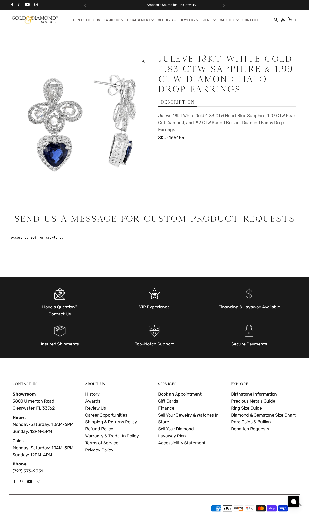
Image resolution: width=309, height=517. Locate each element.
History (92, 394)
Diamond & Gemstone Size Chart (263, 415)
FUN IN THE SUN (86, 20)
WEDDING (165, 20)
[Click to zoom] (143, 61)
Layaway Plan (172, 436)
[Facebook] (11, 5)
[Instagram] (35, 5)
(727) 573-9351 (28, 471)
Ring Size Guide (246, 408)
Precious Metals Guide (253, 401)
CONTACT (250, 20)
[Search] (276, 20)
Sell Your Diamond (176, 429)
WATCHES (227, 20)
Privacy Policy (99, 450)
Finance (166, 408)
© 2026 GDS (25, 508)
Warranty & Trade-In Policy (112, 436)
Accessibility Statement (182, 443)
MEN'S (207, 20)
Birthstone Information (254, 394)
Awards (92, 401)
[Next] (223, 5)
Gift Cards (168, 401)
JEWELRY (188, 20)
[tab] (177, 102)
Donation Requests (250, 429)
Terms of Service (101, 443)
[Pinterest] (18, 5)
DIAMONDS (111, 20)
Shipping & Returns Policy (111, 422)
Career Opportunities (106, 415)
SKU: (163, 137)
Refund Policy (99, 429)
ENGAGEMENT (139, 20)
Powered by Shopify (61, 508)
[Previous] (85, 5)
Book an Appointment (180, 394)
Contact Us (60, 314)
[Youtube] (27, 5)
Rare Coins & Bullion (251, 422)
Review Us (95, 408)
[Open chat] (293, 501)
